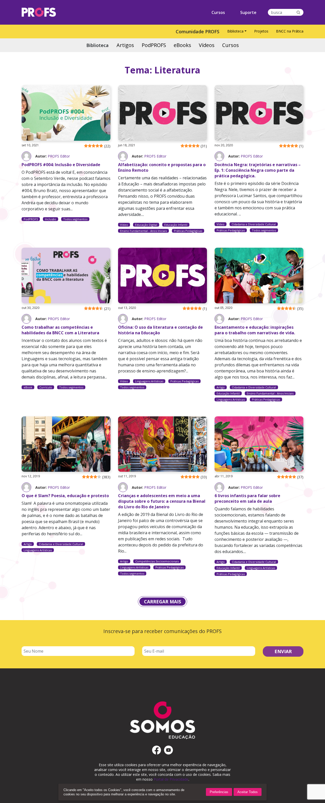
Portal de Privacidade (171, 779)
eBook (28, 387)
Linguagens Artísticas (149, 381)
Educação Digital (146, 225)
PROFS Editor (59, 156)
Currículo (45, 387)
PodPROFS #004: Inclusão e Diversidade (61, 164)
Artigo (221, 387)
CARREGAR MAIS (162, 602)
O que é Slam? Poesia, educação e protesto (65, 495)
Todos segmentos (75, 219)
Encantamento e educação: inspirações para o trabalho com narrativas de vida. (255, 330)
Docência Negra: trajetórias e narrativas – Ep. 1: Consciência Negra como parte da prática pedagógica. (258, 170)
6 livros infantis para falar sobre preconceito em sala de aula (247, 498)
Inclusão (50, 219)
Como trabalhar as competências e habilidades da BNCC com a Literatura (60, 330)
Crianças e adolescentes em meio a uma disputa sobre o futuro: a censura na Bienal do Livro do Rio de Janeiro (161, 501)
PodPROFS (31, 219)
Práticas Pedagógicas (188, 231)
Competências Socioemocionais (157, 561)
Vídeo (124, 225)
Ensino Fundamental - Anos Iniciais (143, 231)
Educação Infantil (175, 225)
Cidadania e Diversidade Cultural (254, 224)
